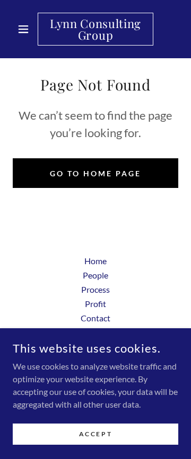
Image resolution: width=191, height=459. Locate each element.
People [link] (95, 275)
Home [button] (95, 261)
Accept (95, 434)
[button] (25, 29)
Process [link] (95, 289)
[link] (95, 29)
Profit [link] (95, 304)
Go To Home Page (95, 173)
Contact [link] (95, 318)
